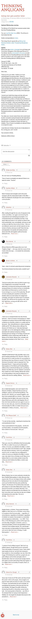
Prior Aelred (9, 241)
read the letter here (11, 33)
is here (16, 38)
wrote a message (15, 49)
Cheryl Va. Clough (11, 572)
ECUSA (12, 21)
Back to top (16, 614)
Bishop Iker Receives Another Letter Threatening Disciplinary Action (14, 42)
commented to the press (18, 53)
